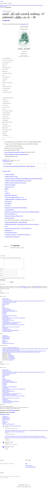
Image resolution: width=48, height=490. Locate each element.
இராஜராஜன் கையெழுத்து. (11, 195)
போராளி (9, 353)
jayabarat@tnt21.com (5, 160)
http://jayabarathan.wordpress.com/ (7, 161)
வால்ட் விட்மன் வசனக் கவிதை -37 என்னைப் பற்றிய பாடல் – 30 (11, 322)
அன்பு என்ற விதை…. (11, 355)
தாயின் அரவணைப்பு (9, 174)
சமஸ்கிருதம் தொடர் (28, 465)
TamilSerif (13, 412)
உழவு (6, 191)
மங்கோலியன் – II (9, 230)
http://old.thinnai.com (12, 410)
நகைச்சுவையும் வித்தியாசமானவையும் (8, 343)
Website (1, 275)
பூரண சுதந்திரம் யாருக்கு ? (11, 232)
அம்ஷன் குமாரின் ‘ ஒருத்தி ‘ (11, 176)
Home (26, 463)
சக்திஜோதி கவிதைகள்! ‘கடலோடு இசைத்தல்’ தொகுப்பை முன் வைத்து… (22, 224)
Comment (1, 268)
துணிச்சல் (45, 437)
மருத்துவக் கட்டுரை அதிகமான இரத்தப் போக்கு (16, 207)
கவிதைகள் (36, 5)
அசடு (6, 226)
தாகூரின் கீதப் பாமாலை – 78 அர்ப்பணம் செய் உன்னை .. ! (18, 234)
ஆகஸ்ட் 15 (7, 193)
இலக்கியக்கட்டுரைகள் (15, 5)
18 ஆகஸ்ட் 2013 (24, 24)
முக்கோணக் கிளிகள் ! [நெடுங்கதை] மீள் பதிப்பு (16, 199)
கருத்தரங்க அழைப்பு (8, 166)
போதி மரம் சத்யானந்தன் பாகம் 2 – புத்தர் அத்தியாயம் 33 (18, 228)
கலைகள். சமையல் (32, 5)
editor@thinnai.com (23, 286)
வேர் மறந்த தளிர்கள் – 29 (11, 213)
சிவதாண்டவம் (8, 201)
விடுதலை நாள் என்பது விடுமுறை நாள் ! (14, 216)
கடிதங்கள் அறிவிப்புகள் (22, 5)
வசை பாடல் (7, 205)
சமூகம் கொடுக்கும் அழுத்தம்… (15, 349)
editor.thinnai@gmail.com (37, 286)
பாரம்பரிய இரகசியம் (9, 209)
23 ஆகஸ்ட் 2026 (8, 7)
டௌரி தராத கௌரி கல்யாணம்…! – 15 (14, 197)
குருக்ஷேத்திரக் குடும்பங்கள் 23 (12, 236)
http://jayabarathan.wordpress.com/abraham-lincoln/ (17, 154)
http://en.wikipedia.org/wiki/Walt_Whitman (15, 152)
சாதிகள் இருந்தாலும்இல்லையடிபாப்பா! (13, 347)
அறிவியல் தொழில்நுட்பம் (8, 5)
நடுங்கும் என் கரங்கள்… (10, 184)
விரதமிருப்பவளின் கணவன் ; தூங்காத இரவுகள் (24, 166)
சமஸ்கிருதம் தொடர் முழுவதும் (4, 414)
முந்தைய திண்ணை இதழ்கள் (30, 466)
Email (1, 273)
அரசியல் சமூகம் (2, 5)
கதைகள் (27, 5)
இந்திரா (7, 189)
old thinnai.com (26, 287)
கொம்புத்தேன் (8, 203)
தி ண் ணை (2, 1)
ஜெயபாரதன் (7, 20)
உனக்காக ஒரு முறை (9, 187)
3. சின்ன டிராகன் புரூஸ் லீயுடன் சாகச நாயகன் (15, 182)
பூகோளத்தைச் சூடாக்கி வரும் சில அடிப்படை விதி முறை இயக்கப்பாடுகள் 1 (22, 211)
